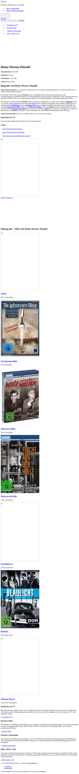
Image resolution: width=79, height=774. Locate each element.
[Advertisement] (39, 49)
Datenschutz (8, 768)
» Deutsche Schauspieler (8, 745)
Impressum (8, 766)
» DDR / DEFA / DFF (7, 760)
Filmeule (3, 19)
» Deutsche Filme (6, 731)
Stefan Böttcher (32, 763)
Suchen (21, 20)
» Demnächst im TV (7, 717)
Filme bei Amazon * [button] (7, 198)
